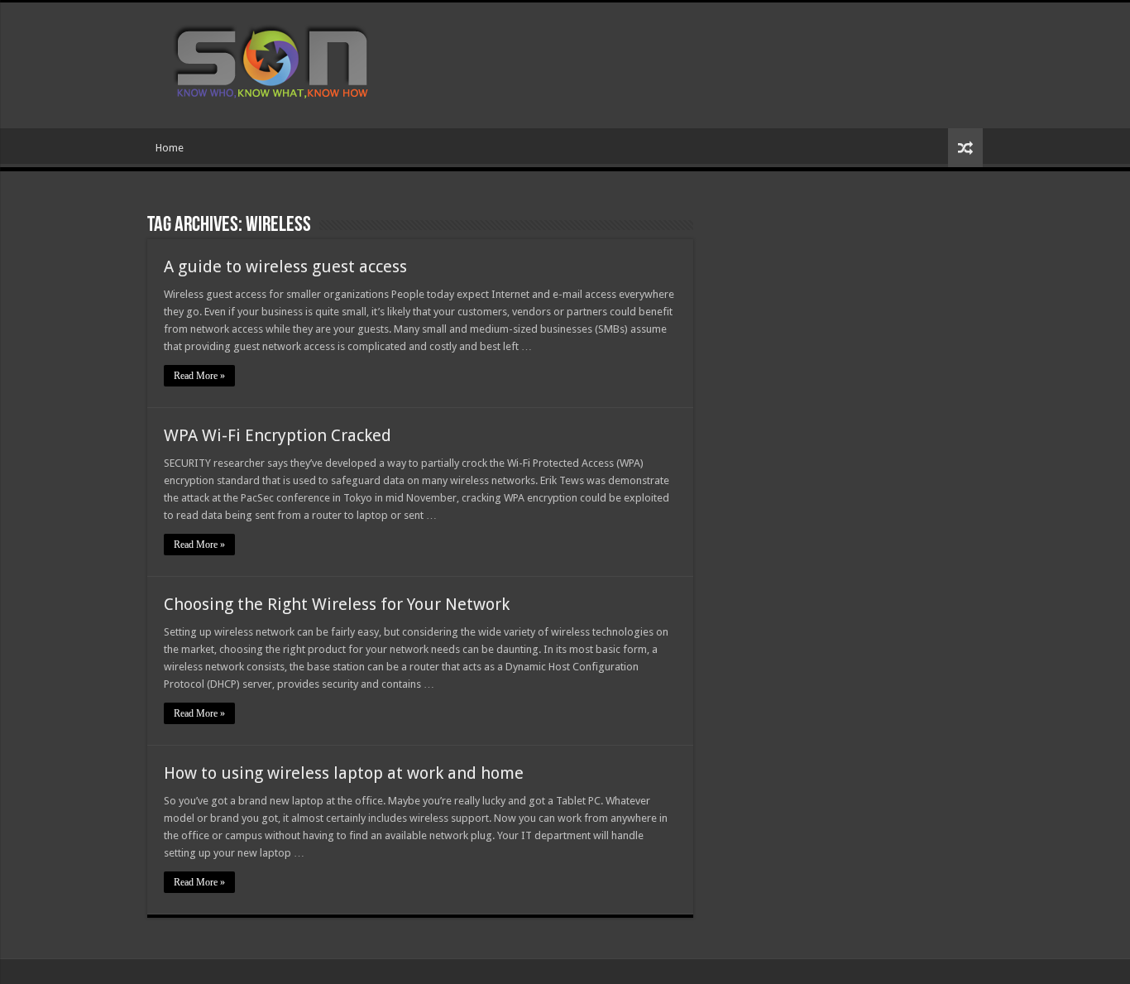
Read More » (199, 376)
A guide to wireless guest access (285, 266)
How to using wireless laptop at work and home (344, 773)
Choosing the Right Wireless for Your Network (337, 604)
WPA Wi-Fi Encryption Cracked (277, 435)
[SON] (290, 62)
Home (170, 148)
